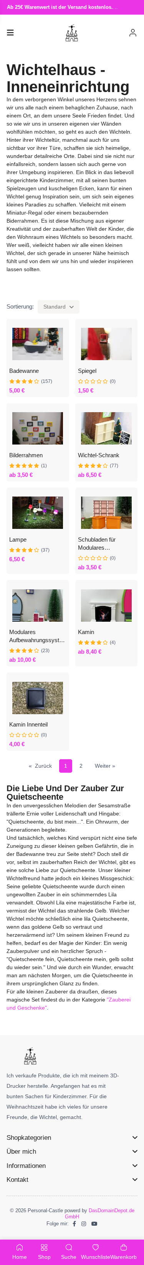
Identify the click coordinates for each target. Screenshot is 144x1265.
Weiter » (105, 766)
